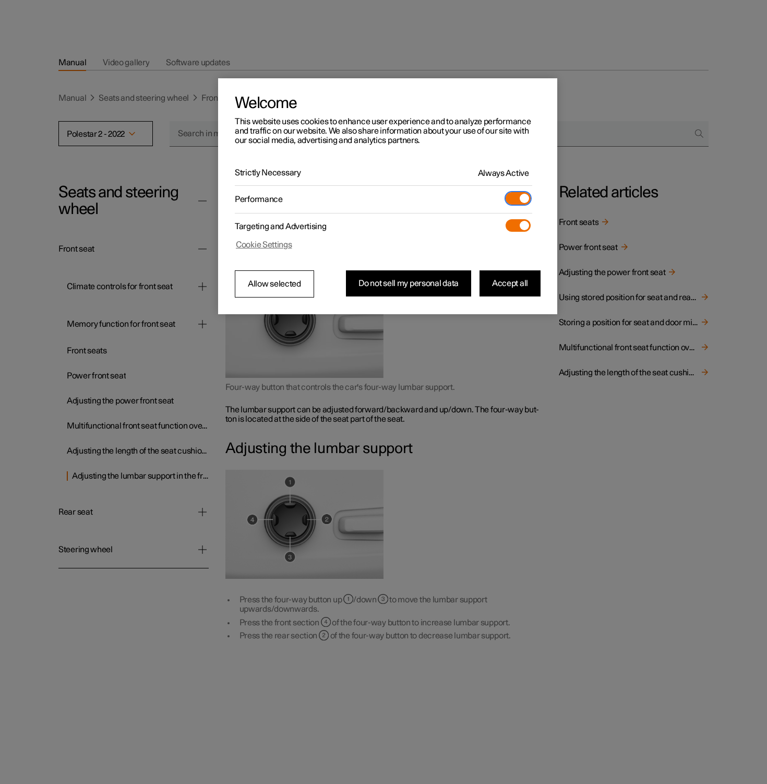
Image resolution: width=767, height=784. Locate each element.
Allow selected (274, 284)
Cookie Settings (264, 245)
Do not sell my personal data (408, 283)
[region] (387, 196)
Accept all (510, 283)
